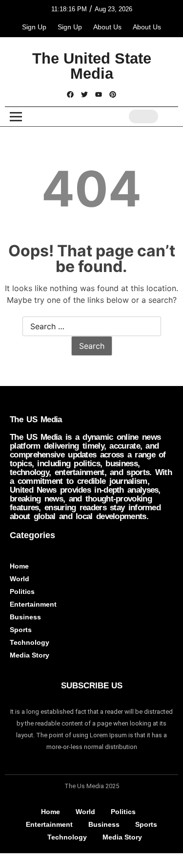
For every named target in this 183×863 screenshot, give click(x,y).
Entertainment (33, 604)
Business (25, 617)
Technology (29, 642)
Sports (21, 630)
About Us (107, 27)
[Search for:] (91, 327)
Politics (22, 591)
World (19, 579)
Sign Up (34, 27)
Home (19, 566)
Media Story (29, 655)
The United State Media (91, 66)
